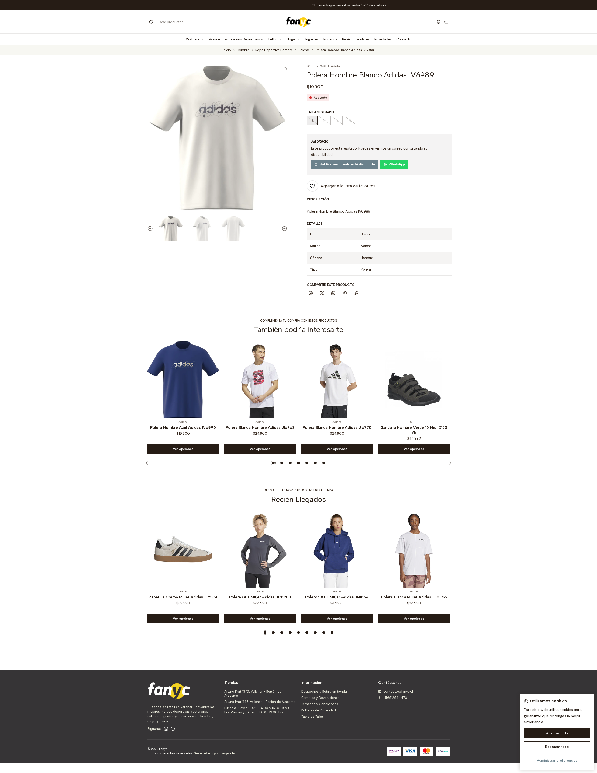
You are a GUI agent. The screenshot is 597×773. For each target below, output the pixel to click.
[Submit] (151, 22)
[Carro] (446, 22)
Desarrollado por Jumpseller (215, 753)
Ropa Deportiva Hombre (274, 50)
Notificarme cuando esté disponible (347, 164)
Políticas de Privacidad (318, 710)
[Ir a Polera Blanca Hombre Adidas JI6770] (260, 379)
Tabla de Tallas (312, 716)
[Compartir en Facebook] (311, 293)
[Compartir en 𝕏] (322, 293)
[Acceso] (438, 21)
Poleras (304, 50)
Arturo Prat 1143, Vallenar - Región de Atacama (259, 702)
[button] (195, 39)
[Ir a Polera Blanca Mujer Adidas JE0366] (413, 549)
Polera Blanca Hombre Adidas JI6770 (260, 427)
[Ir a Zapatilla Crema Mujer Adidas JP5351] (183, 549)
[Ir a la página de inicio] (298, 22)
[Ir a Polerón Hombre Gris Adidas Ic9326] (413, 379)
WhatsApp (397, 164)
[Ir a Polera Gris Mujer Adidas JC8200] (260, 549)
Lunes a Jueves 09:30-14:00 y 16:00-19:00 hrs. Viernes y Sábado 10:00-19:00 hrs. (257, 710)
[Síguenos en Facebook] (172, 728)
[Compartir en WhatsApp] (333, 293)
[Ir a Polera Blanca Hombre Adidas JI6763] (183, 379)
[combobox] (173, 22)
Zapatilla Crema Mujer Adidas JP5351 (183, 597)
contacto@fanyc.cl (398, 691)
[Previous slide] (148, 228)
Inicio (227, 50)
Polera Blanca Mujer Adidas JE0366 (414, 597)
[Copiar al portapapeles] (356, 293)
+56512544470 (395, 698)
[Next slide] (286, 228)
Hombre (243, 50)
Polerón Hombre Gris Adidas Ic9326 (414, 427)
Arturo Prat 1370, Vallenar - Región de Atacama (252, 693)
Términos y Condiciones (319, 704)
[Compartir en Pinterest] (345, 293)
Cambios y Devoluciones (320, 698)
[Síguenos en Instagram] (166, 728)
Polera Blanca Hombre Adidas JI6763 (183, 427)
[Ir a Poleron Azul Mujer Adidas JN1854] (336, 549)
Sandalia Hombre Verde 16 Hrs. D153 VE (337, 430)
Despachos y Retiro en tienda (324, 691)
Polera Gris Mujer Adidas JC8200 (260, 597)
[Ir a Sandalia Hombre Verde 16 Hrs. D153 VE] (336, 379)
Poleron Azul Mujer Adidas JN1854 (337, 597)
